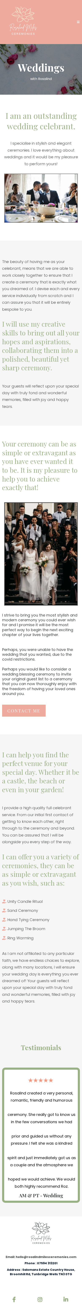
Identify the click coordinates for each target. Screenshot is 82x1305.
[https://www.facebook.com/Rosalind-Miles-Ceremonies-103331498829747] (15, 1300)
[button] (78, 22)
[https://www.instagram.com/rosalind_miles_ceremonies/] (41, 1300)
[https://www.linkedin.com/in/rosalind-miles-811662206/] (66, 1300)
